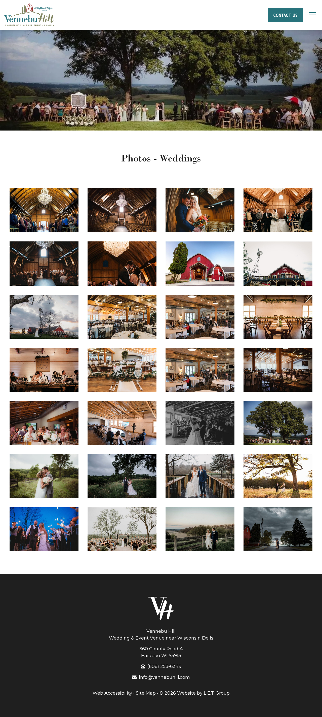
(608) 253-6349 (164, 666)
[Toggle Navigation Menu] (312, 15)
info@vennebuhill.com (164, 677)
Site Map (146, 693)
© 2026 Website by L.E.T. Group (194, 693)
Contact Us (285, 14)
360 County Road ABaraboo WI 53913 (161, 652)
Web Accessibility (112, 693)
